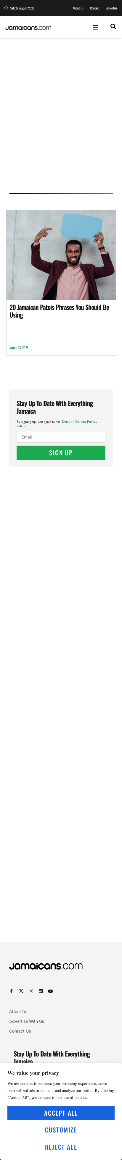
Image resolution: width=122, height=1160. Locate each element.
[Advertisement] (61, 117)
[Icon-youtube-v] (50, 991)
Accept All (61, 1112)
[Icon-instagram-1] (31, 991)
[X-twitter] (21, 991)
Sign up (61, 452)
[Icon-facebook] (11, 991)
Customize (61, 1129)
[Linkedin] (40, 991)
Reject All (61, 1146)
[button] (95, 27)
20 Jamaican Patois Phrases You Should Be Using (59, 310)
